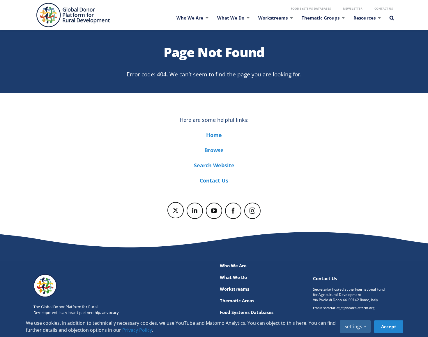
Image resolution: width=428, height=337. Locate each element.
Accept (388, 326)
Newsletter (352, 8)
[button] (391, 21)
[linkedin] (195, 211)
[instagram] (252, 211)
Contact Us (383, 8)
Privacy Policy (137, 330)
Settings (353, 326)
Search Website (214, 165)
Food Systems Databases (311, 8)
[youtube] (214, 211)
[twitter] (175, 210)
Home (214, 134)
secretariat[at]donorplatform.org (348, 308)
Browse (214, 150)
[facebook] (233, 211)
